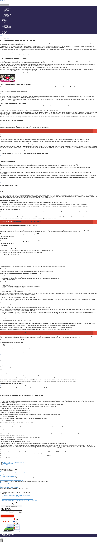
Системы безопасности (6, 26)
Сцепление (6, 25)
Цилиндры (6, 11)
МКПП (5, 23)
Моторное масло (7, 10)
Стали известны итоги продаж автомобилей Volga (11, 496)
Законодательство (5, 13)
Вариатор (6, 22)
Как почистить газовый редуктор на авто (8, 476)
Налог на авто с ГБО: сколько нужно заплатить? (9, 487)
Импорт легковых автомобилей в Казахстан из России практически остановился (17, 499)
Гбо (4, 30)
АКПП (5, 21)
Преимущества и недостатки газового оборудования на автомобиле (13, 472)
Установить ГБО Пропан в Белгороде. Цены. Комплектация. (11, 480)
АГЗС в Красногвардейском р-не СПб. (9, 463)
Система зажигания (7, 8)
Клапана (5, 9)
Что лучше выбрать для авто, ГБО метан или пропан (10, 491)
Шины (5, 32)
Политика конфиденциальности (8, 534)
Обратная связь (5, 536)
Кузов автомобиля (5, 16)
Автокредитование (7, 14)
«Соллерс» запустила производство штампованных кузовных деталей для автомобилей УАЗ (19, 500)
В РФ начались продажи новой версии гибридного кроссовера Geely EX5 (16, 495)
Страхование (6, 15)
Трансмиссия (4, 20)
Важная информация (6, 535)
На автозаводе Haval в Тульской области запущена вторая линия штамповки (16, 497)
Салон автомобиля (7, 17)
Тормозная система (7, 27)
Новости (3, 19)
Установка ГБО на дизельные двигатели (9, 464)
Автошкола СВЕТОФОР (4, 483)
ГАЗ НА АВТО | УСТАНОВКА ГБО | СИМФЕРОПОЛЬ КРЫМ (13, 462)
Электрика (4, 33)
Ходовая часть (4, 31)
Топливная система (5, 28)
